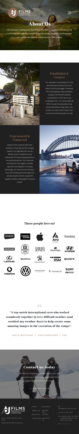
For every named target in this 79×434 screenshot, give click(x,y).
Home (34, 406)
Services (36, 414)
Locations (36, 418)
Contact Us (37, 388)
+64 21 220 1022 (66, 412)
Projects (46, 406)
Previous (2, 254)
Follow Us (65, 424)
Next (77, 254)
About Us (36, 410)
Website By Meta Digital (12, 423)
